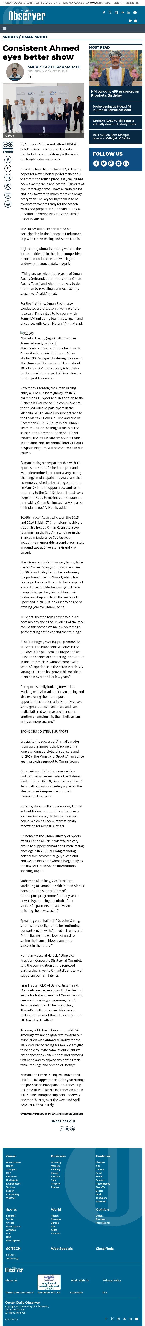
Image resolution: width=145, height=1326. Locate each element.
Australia (55, 1233)
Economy (56, 1162)
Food (99, 1173)
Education (11, 1176)
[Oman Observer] (22, 14)
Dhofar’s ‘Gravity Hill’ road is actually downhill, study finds (114, 122)
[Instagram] (116, 12)
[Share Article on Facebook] (8, 158)
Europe (55, 1222)
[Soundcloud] (122, 12)
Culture (100, 1169)
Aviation (55, 1176)
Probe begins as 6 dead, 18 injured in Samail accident (112, 108)
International (103, 1222)
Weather (10, 1198)
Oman (99, 1215)
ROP (8, 1173)
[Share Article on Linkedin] (8, 176)
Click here (78, 1113)
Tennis (9, 1219)
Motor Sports (13, 1226)
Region (55, 1215)
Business (100, 1219)
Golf (8, 1233)
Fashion (100, 1180)
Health (9, 1166)
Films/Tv (100, 1187)
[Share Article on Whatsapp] (8, 185)
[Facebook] (104, 12)
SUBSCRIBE (133, 2)
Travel (99, 1176)
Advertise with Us (49, 1292)
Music (99, 1194)
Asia (53, 1226)
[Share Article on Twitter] (8, 168)
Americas (56, 1219)
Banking (55, 1169)
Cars (53, 1180)
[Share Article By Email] (8, 194)
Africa (54, 1230)
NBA (8, 1237)
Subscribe (76, 1292)
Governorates (13, 1162)
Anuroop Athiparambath (53, 67)
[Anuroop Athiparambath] (15, 72)
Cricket (10, 1222)
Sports (10, 37)
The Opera (101, 1198)
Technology (12, 1258)
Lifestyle (100, 1162)
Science (10, 1254)
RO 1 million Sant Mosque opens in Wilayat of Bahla (111, 136)
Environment (13, 1183)
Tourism (10, 1187)
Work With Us (80, 1280)
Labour (10, 1190)
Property (55, 1183)
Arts (98, 1166)
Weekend (101, 1201)
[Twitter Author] (30, 77)
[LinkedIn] (129, 12)
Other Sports (13, 1240)
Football (10, 1215)
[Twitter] (110, 12)
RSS (104, 1292)
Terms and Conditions (19, 1292)
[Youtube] (135, 12)
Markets (55, 1166)
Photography (103, 1183)
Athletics (11, 1230)
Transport (11, 1169)
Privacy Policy (112, 1280)
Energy (55, 1173)
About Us (11, 1280)
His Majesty (12, 1180)
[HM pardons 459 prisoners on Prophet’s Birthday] (115, 68)
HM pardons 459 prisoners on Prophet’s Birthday (115, 93)
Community (12, 1194)
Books (99, 1190)
